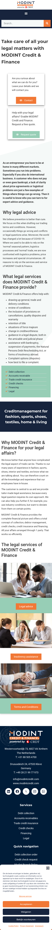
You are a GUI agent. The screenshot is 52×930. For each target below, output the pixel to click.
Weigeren (26, 912)
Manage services (25, 896)
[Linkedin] (8, 791)
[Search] (47, 23)
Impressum (39, 926)
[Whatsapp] (43, 791)
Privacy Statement (27, 926)
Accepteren (26, 904)
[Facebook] (17, 791)
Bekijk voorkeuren (26, 919)
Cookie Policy (13, 926)
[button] (47, 868)
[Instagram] (34, 791)
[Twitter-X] (26, 791)
